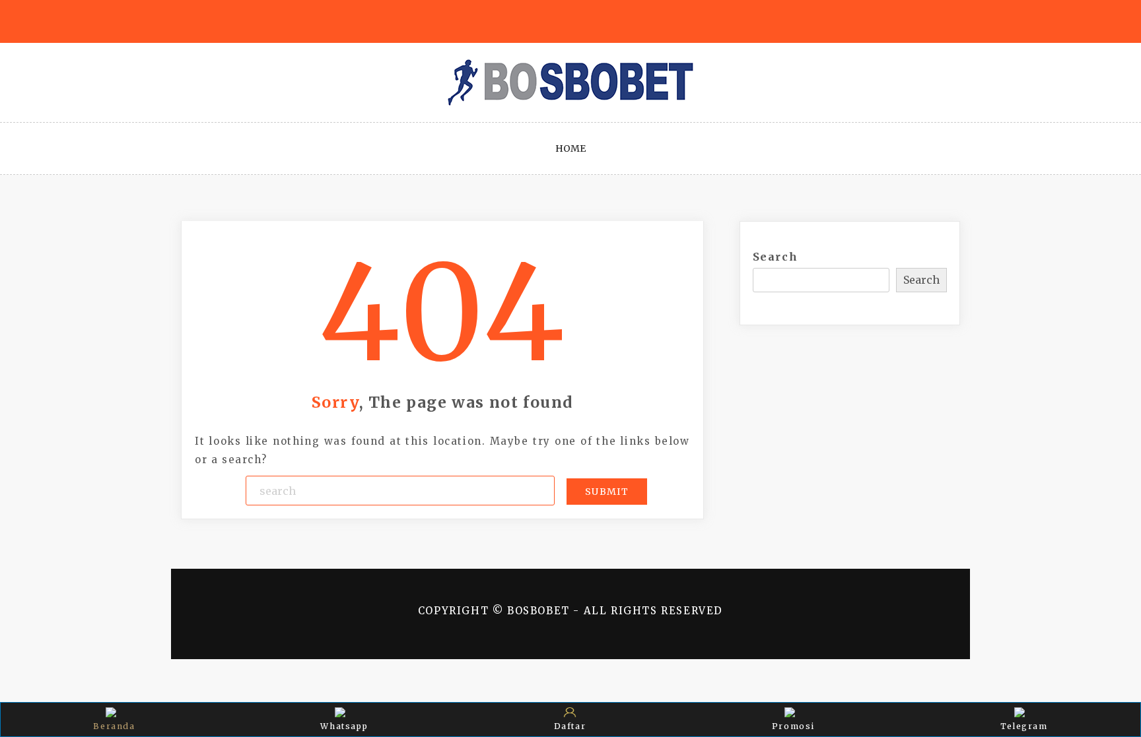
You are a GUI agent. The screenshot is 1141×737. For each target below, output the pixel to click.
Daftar (570, 726)
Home (570, 148)
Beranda (114, 726)
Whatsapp (344, 726)
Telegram (1024, 726)
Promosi (793, 726)
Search (775, 256)
